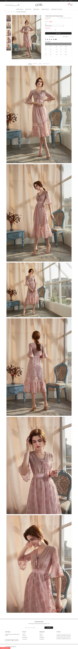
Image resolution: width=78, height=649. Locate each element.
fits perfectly (64, 638)
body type (58, 638)
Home (6, 11)
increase (55, 30)
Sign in (71, 0)
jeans (69, 638)
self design (63, 635)
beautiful (58, 635)
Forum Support (24, 637)
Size (45, 24)
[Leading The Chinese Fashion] (39, 4)
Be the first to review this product (65, 17)
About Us (23, 634)
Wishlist (62, 0)
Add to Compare (65, 36)
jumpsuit (68, 635)
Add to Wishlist (51, 36)
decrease (46, 30)
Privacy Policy (24, 639)
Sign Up (67, 0)
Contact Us (24, 635)
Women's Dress (11, 11)
